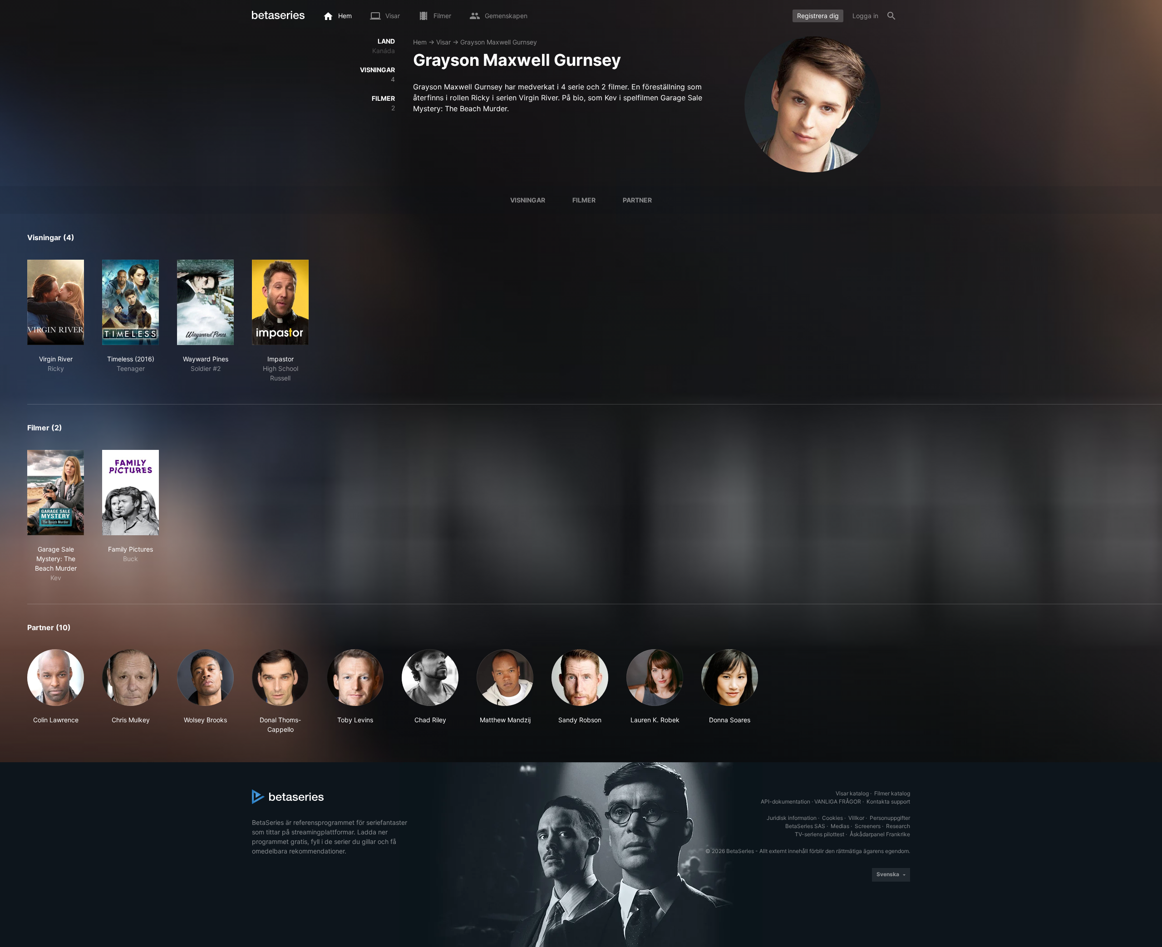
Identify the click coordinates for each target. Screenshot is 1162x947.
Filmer (584, 200)
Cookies (832, 817)
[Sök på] (891, 16)
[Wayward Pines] (205, 302)
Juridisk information (792, 817)
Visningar (527, 200)
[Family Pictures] (130, 492)
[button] (55, 691)
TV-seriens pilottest (819, 834)
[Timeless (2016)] (130, 302)
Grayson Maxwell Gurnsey (498, 42)
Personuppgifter (890, 817)
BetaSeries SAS (805, 826)
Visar (443, 42)
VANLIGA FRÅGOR (837, 801)
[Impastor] (280, 302)
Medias (840, 826)
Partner (637, 200)
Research (898, 826)
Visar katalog (852, 793)
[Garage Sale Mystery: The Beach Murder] (55, 492)
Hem (420, 42)
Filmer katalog (892, 793)
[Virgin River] (55, 302)
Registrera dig (818, 16)
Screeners (868, 826)
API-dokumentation (785, 801)
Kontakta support (888, 801)
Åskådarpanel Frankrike (880, 834)
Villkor (856, 817)
